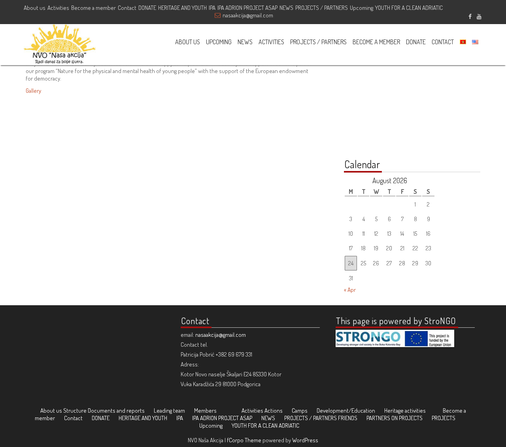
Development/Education (346, 410)
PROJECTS (443, 418)
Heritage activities (405, 410)
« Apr (350, 289)
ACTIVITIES (271, 42)
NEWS (286, 7)
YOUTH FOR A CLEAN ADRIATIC (409, 7)
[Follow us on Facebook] (469, 15)
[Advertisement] (393, 99)
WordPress (305, 440)
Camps (300, 410)
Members (205, 410)
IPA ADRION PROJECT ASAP (247, 7)
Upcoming (361, 7)
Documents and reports (116, 410)
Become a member (93, 7)
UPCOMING (219, 42)
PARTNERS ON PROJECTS (394, 418)
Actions (273, 410)
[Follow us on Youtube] (479, 15)
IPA (212, 7)
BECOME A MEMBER (376, 42)
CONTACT (443, 42)
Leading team (169, 410)
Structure (75, 410)
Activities (58, 7)
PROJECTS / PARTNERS (321, 7)
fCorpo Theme (244, 440)
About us (34, 7)
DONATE (147, 7)
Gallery (33, 90)
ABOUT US (187, 42)
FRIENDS (347, 418)
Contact (127, 7)
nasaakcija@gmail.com (248, 15)
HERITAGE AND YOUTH (182, 7)
